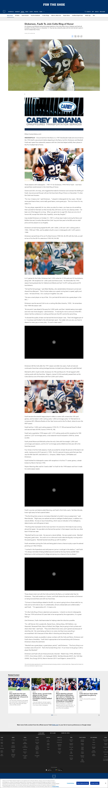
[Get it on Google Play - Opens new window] (58, 770)
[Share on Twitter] (75, 37)
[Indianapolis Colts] (54, 776)
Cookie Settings (70, 783)
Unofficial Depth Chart (13, 751)
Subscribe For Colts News (13, 755)
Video (25, 737)
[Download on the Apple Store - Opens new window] (48, 770)
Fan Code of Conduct (71, 748)
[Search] (85, 12)
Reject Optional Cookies (82, 783)
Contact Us (59, 739)
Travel (48, 747)
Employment (59, 742)
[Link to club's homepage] (4, 11)
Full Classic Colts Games (25, 757)
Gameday (71, 755)
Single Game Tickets (82, 748)
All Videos (25, 739)
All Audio (37, 739)
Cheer (48, 749)
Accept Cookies (94, 783)
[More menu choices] (44, 11)
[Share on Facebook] (72, 37)
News (13, 737)
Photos (48, 737)
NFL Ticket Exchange (82, 760)
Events (105, 754)
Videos (93, 742)
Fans (106, 749)
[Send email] (78, 37)
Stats (2, 745)
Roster (2, 739)
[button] (54, 342)
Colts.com (55, 725)
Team (2, 737)
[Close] (105, 783)
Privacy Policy (55, 786)
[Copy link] (81, 36)
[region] (54, 783)
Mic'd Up (25, 749)
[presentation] (99, 715)
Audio (37, 737)
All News (13, 739)
